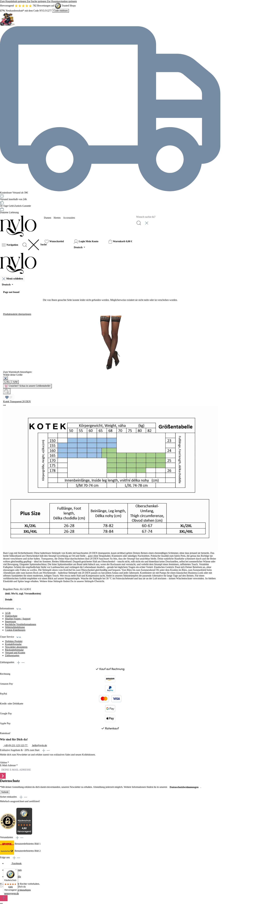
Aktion (4, 762)
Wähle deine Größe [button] (13, 374)
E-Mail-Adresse (9, 765)
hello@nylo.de (11, 893)
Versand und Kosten (15, 652)
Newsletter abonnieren (16, 647)
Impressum (10, 621)
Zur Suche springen (37, 1)
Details (8, 599)
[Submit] (3, 776)
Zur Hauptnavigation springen (62, 1)
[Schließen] (5, 378)
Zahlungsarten (12, 655)
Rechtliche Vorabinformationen (20, 624)
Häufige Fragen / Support (17, 618)
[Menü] (16, 870)
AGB (8, 613)
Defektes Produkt (13, 641)
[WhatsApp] (2, 890)
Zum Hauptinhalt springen (13, 1)
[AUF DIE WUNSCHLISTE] (8, 397)
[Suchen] (139, 223)
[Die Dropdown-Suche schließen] (146, 223)
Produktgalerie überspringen (17, 314)
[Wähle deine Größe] (6, 391)
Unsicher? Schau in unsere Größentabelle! (30, 385)
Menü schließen (14, 278)
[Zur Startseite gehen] (18, 226)
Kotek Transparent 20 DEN (17, 401)
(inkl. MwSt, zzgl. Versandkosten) (23, 593)
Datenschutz (11, 616)
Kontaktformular (13, 644)
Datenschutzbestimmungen (184, 787)
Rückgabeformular (14, 649)
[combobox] (178, 217)
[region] (110, 458)
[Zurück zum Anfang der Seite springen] (4, 898)
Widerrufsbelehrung (15, 627)
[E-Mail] (2, 893)
